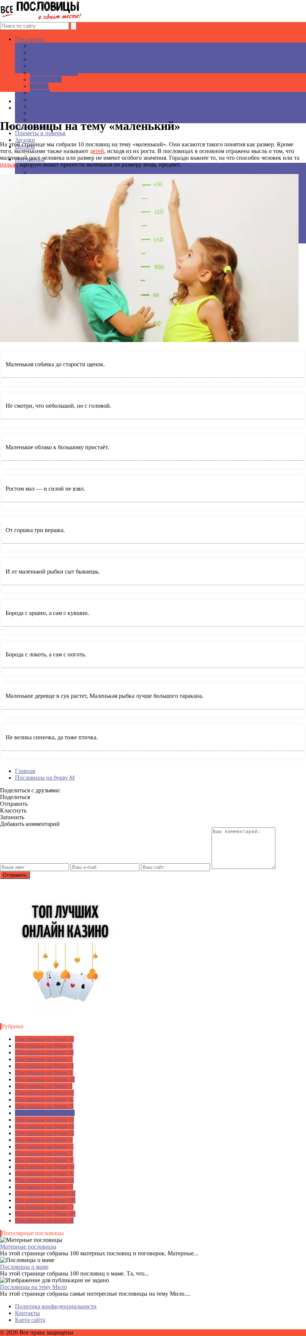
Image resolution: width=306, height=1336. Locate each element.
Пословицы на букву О (44, 1126)
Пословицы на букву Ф (44, 1166)
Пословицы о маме (24, 1267)
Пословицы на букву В (44, 1052)
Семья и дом (46, 79)
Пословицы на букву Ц (44, 1180)
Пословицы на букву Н (44, 1119)
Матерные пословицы (28, 1246)
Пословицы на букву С (44, 1146)
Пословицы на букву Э (44, 1207)
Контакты (27, 1313)
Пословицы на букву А (44, 1039)
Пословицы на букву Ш (45, 1193)
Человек (40, 66)
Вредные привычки (55, 113)
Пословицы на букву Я (44, 1220)
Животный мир (49, 59)
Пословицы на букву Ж (45, 1079)
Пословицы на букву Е (44, 1072)
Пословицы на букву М (45, 1113)
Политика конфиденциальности (56, 1306)
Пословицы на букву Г (44, 1059)
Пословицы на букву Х (44, 1173)
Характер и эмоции (54, 46)
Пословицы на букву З (43, 1086)
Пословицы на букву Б (44, 1046)
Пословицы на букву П (44, 1133)
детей (97, 151)
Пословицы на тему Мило (33, 1287)
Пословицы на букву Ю (45, 1214)
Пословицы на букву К (44, 1099)
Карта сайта (30, 1320)
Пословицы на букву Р (44, 1140)
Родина (39, 86)
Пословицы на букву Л (44, 1106)
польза (8, 164)
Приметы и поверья (40, 133)
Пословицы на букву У (44, 1160)
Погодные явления (54, 72)
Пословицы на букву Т (44, 1153)
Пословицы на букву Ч (44, 1187)
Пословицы (30, 39)
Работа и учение (50, 52)
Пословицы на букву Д (44, 1066)
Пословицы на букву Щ (45, 1200)
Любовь (40, 93)
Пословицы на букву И (44, 1093)
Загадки (25, 140)
